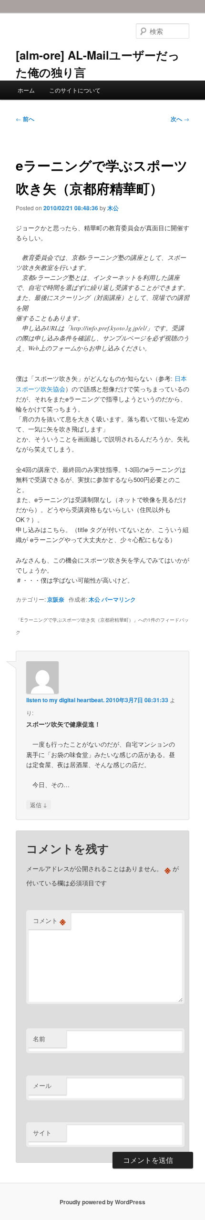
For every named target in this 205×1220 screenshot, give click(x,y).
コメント (49, 920)
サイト (42, 1132)
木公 (113, 208)
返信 (38, 804)
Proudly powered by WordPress (102, 1202)
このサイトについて (75, 90)
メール (42, 1085)
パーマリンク (119, 599)
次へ (180, 118)
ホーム (26, 90)
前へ (25, 118)
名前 (39, 1038)
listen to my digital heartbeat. (65, 700)
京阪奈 (55, 599)
